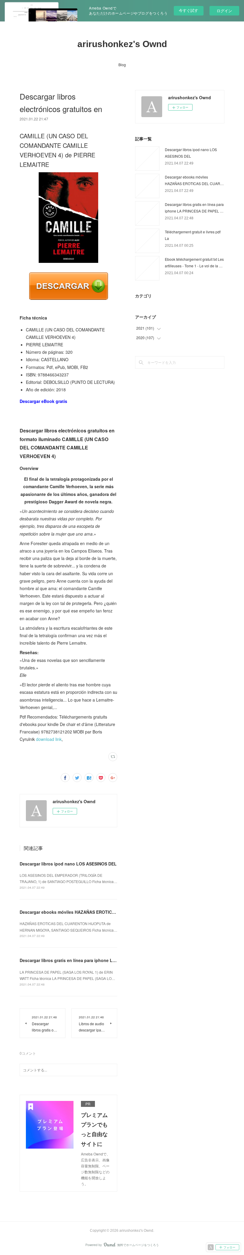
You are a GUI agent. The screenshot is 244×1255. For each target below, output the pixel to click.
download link (49, 739)
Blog (122, 64)
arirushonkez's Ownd (122, 44)
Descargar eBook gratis (43, 401)
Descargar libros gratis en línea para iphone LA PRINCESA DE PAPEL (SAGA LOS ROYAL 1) (112, 960)
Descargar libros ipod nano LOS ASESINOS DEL (68, 864)
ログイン (224, 10)
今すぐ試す (188, 10)
